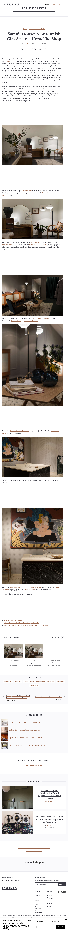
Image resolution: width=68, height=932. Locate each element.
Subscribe (60, 927)
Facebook (51, 900)
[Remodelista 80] (7, 4)
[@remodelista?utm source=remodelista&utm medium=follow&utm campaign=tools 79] (4, 4)
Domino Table (16, 321)
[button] (47, 4)
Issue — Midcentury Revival (37, 29)
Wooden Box (27, 191)
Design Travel (24, 13)
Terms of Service (37, 901)
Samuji (9, 61)
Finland (26, 681)
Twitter (50, 903)
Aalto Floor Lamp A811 (41, 318)
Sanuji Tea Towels (55, 663)
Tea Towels (35, 242)
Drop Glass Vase (36, 587)
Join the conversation (35, 765)
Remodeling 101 (33, 13)
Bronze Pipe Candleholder (19, 431)
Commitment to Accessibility (39, 907)
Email (50, 906)
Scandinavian (60, 681)
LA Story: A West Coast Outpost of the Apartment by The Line (26, 625)
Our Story (37, 895)
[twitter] (35, 49)
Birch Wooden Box (13, 663)
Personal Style (50, 681)
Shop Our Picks (43, 13)
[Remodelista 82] (13, 4)
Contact (37, 897)
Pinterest (51, 895)
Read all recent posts (34, 851)
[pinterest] (31, 49)
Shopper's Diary (8, 681)
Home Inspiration (40, 681)
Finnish (25, 29)
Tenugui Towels (7, 245)
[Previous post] (58, 637)
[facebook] (27, 49)
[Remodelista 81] (10, 4)
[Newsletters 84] (18, 4)
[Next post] (62, 637)
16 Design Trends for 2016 (13, 620)
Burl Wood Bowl (29, 590)
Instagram (51, 898)
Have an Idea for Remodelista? (39, 911)
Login (60, 4)
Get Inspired (16, 13)
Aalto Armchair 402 (31, 321)
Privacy (36, 904)
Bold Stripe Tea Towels (37, 245)
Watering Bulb (15, 587)
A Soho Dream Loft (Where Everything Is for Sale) (21, 623)
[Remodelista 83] (15, 4)
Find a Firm (51, 13)
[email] (40, 49)
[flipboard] (22, 49)
